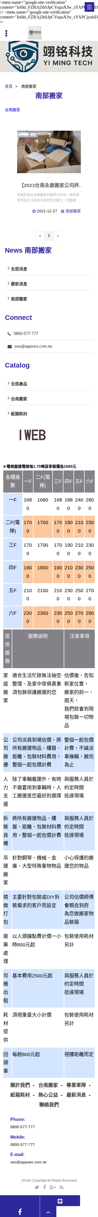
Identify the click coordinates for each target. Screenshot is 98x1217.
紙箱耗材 (19, 413)
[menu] (89, 7)
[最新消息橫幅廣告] (49, 56)
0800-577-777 (26, 333)
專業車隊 (76, 1085)
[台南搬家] (34, 32)
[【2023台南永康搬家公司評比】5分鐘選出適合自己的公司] (49, 152)
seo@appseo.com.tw (33, 346)
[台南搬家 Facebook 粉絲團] (20, 1212)
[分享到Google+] (52, 1187)
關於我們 (20, 1085)
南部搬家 (73, 211)
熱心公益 (48, 1095)
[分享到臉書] (44, 1187)
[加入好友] (60, 1201)
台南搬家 (12, 110)
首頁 (9, 86)
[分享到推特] (37, 1187)
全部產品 (19, 383)
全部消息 (19, 268)
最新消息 (19, 283)
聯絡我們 (49, 1105)
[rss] (61, 1187)
